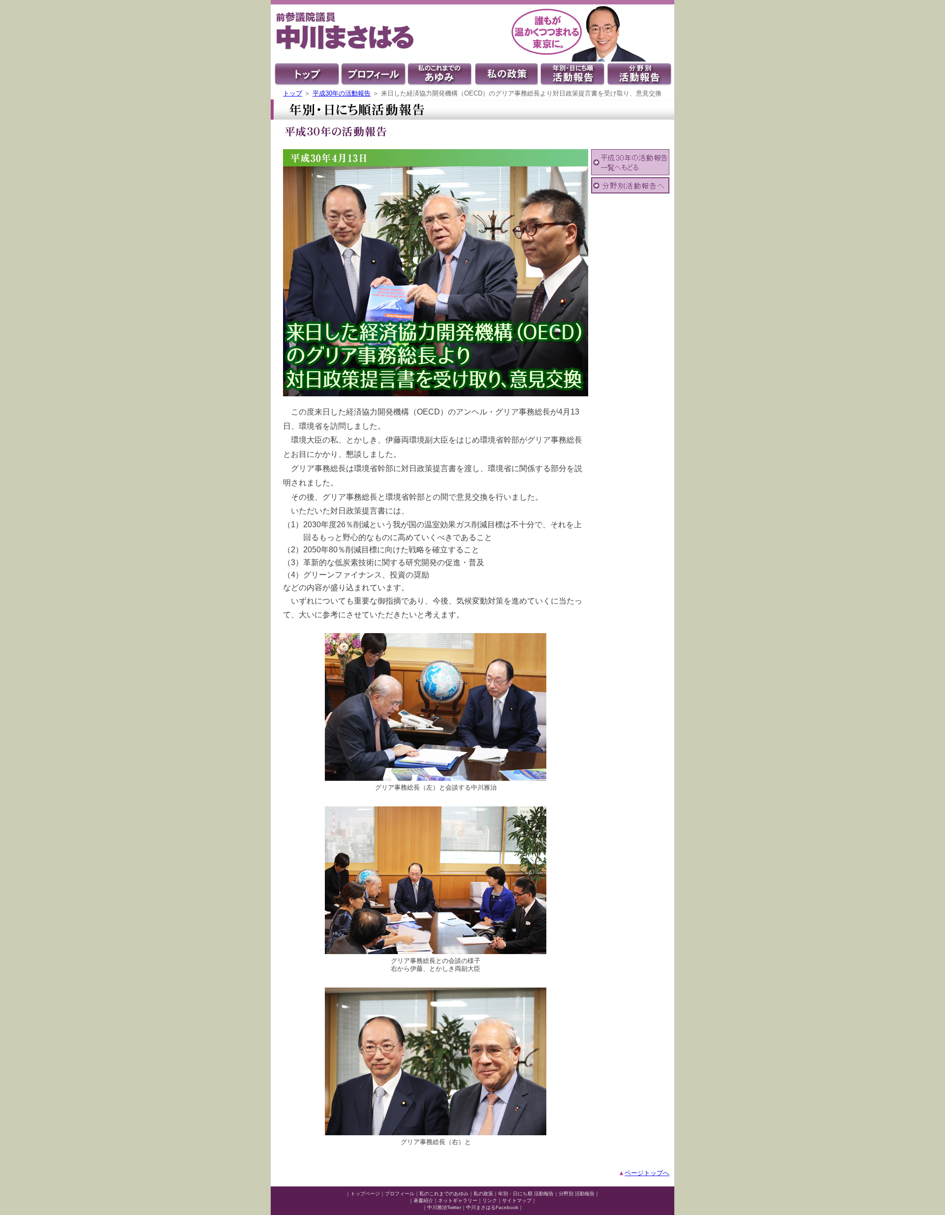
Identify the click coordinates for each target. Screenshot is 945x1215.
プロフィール (399, 1193)
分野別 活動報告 (577, 1193)
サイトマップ (517, 1200)
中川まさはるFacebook (492, 1207)
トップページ (365, 1193)
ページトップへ (647, 1173)
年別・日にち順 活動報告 (526, 1193)
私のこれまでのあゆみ (444, 1193)
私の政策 (483, 1193)
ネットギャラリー (457, 1200)
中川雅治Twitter (444, 1207)
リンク (489, 1200)
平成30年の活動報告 (342, 93)
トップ (292, 93)
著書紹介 (423, 1200)
